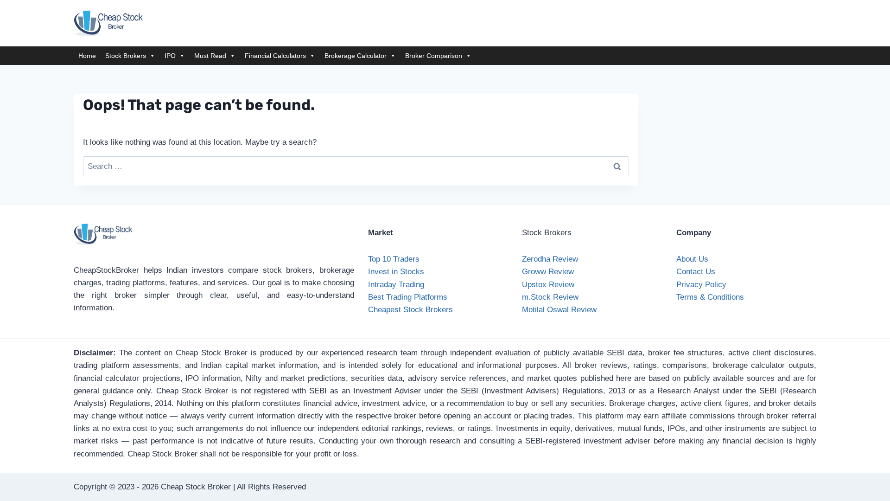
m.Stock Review (550, 297)
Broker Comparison (433, 55)
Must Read (210, 55)
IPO (170, 55)
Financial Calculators (275, 55)
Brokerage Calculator (355, 55)
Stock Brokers (125, 55)
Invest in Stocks (396, 271)
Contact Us (695, 271)
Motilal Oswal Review (559, 309)
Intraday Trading (396, 284)
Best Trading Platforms (407, 297)
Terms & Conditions (710, 297)
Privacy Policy (701, 284)
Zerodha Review (550, 259)
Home (87, 55)
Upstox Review (548, 284)
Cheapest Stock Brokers (410, 309)
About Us (692, 259)
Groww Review (548, 271)
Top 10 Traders (394, 259)
